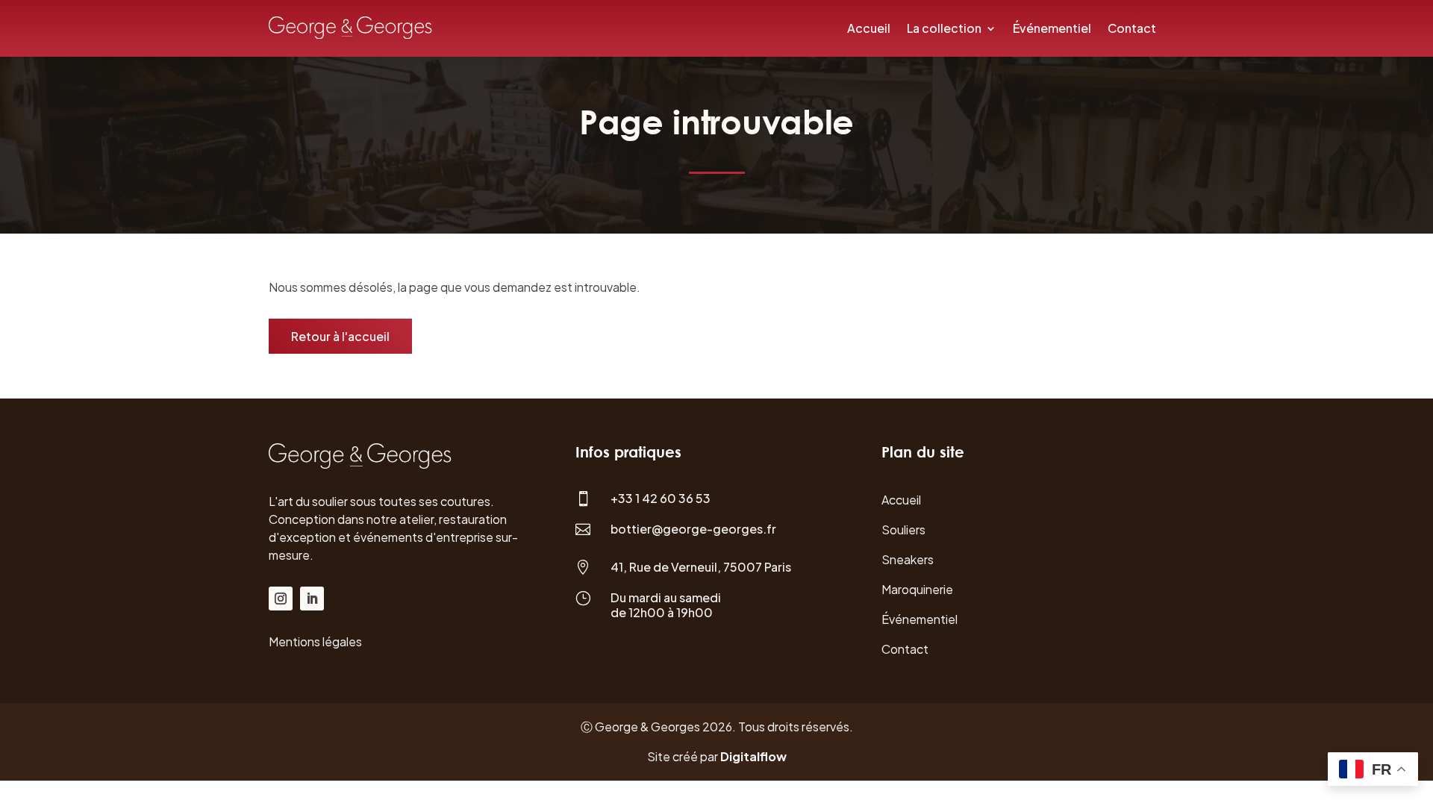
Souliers (903, 529)
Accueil (868, 28)
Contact (1132, 28)
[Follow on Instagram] (281, 598)
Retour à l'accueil (340, 336)
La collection (944, 28)
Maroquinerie (917, 589)
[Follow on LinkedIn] (312, 598)
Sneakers (907, 559)
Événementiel (1052, 28)
